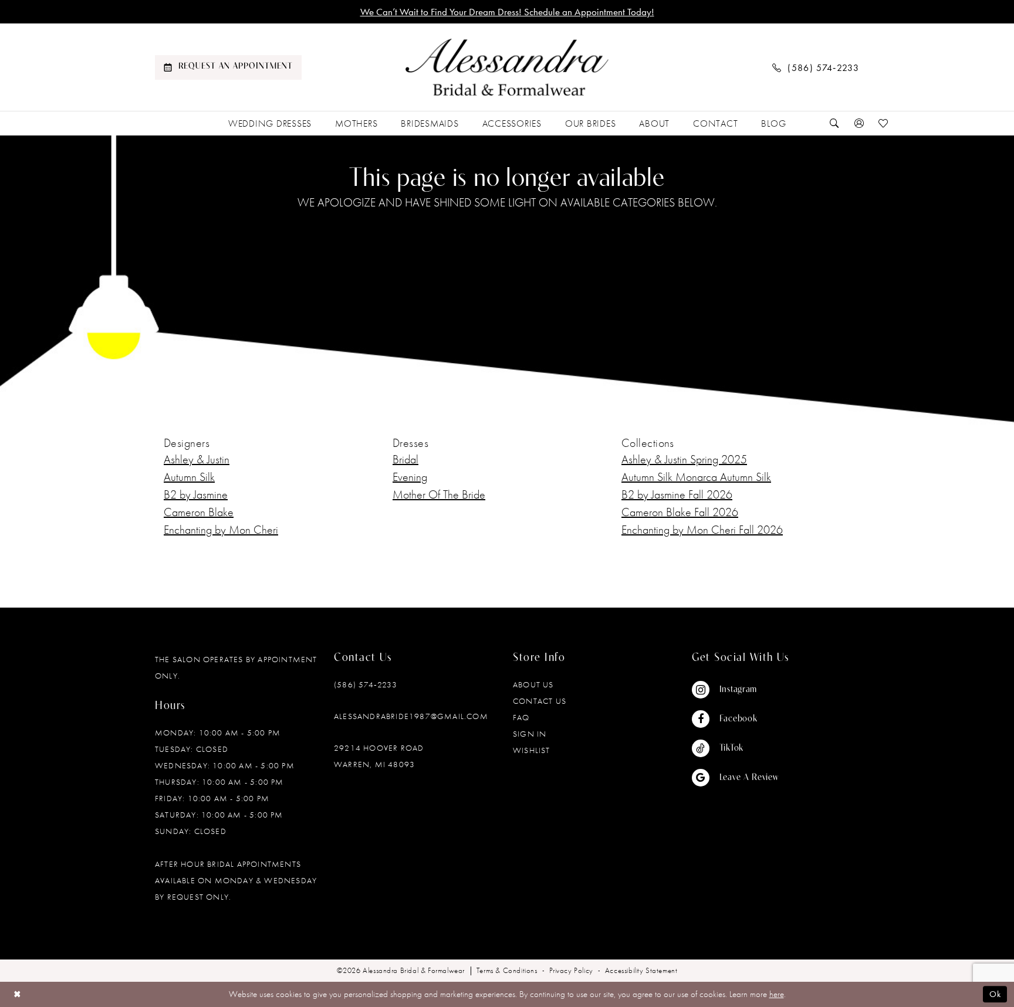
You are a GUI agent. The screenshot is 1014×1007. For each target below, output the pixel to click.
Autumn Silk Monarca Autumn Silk (696, 476)
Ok (995, 994)
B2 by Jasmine (196, 494)
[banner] (507, 67)
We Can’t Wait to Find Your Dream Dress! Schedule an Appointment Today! (507, 11)
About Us (533, 684)
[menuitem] (228, 67)
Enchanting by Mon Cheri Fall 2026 (702, 529)
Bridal (405, 459)
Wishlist (531, 750)
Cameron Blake (199, 512)
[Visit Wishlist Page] (883, 123)
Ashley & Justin (196, 459)
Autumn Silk (189, 476)
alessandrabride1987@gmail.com (411, 716)
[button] (859, 123)
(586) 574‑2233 (365, 684)
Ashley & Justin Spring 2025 (684, 459)
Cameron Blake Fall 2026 (679, 512)
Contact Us (539, 701)
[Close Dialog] (17, 994)
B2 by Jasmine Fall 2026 (676, 494)
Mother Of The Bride (439, 494)
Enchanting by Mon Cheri (221, 529)
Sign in (529, 733)
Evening (410, 476)
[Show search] (834, 123)
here (776, 994)
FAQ (521, 717)
